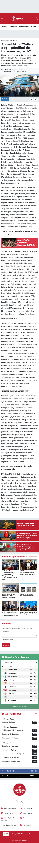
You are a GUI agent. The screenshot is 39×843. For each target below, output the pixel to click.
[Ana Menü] (2, 19)
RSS (7, 834)
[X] (21, 801)
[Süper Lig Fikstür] (36, 714)
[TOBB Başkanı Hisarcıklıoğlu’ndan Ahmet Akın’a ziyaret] (28, 564)
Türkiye (5, 27)
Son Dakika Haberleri (10, 825)
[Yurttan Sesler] (19, 18)
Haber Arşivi (27, 825)
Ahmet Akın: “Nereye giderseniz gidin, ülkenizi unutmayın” (9, 595)
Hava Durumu (27, 808)
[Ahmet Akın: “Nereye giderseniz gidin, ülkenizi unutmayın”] (10, 588)
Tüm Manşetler (27, 818)
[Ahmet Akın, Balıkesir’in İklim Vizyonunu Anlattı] (28, 606)
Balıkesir (13, 40)
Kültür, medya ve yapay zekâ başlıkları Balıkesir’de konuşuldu (10, 614)
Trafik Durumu (27, 813)
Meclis (33, 27)
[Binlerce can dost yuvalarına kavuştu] (28, 588)
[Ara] (37, 18)
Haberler (4, 40)
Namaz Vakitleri (9, 813)
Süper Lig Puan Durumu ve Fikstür (9, 819)
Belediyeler (23, 27)
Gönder (6, 645)
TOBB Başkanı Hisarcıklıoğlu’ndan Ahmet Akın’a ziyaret (27, 572)
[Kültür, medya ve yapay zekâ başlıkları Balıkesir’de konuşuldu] (10, 606)
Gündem (13, 27)
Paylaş (6, 99)
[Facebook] (17, 801)
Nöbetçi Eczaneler (10, 808)
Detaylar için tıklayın (19, 706)
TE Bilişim (24, 840)
